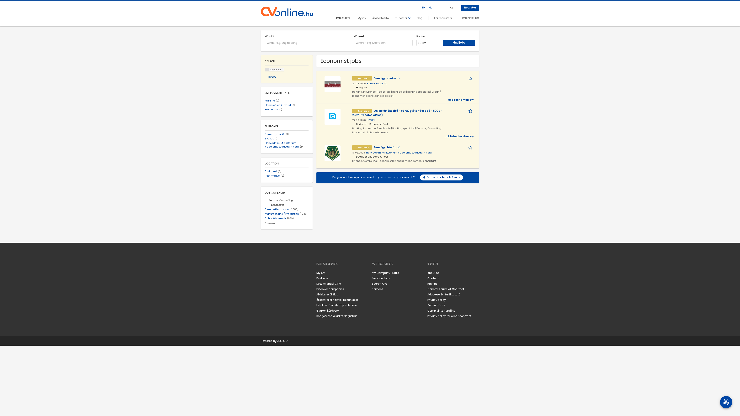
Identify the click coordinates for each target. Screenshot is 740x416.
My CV (362, 18)
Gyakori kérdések (327, 311)
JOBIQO (282, 341)
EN (424, 7)
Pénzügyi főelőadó (387, 147)
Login (451, 7)
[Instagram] (270, 273)
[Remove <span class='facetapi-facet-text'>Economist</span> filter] (267, 69)
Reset (272, 77)
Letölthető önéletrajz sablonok (336, 305)
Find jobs (322, 278)
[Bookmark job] (471, 78)
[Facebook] (264, 273)
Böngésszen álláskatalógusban (336, 316)
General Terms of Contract (445, 289)
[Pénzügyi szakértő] (333, 84)
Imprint (432, 284)
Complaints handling (441, 311)
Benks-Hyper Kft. (377, 83)
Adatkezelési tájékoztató (443, 294)
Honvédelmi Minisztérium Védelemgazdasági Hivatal (399, 152)
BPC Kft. (371, 120)
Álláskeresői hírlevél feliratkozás (337, 300)
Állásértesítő (380, 18)
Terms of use (436, 305)
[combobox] (307, 43)
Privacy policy (436, 300)
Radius (420, 36)
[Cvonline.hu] (287, 11)
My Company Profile (385, 273)
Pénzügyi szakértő (387, 78)
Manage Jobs (381, 278)
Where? (359, 36)
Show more (272, 223)
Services (377, 289)
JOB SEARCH (344, 18)
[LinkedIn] (276, 273)
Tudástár (401, 18)
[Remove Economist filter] (269, 204)
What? (269, 36)
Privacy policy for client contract (449, 316)
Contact (433, 278)
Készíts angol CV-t (328, 284)
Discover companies (330, 289)
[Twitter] (282, 273)
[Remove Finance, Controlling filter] (266, 200)
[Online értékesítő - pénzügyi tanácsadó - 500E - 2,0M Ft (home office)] (333, 116)
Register (470, 7)
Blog (419, 18)
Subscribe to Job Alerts (443, 177)
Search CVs (379, 284)
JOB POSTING (470, 18)
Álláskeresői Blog (327, 294)
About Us (433, 273)
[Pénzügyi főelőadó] (333, 153)
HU (430, 7)
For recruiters (443, 18)
